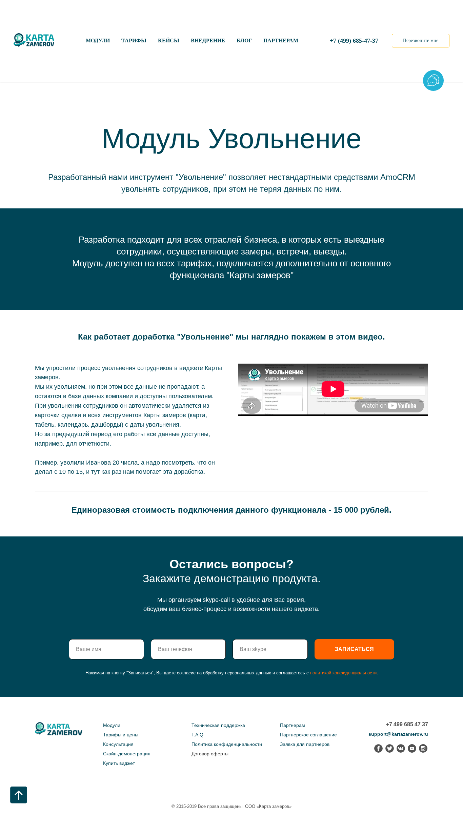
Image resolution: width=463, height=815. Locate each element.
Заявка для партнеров (304, 744)
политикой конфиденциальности (343, 672)
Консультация (118, 744)
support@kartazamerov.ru (398, 734)
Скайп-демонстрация (126, 753)
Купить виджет (119, 763)
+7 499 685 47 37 (407, 724)
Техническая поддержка (218, 725)
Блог (244, 40)
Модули (98, 40)
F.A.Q (197, 734)
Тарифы (133, 40)
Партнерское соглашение (308, 734)
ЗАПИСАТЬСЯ (354, 649)
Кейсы (168, 40)
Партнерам (280, 40)
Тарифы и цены (120, 734)
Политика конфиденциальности (227, 744)
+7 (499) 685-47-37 (354, 40)
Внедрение (208, 40)
